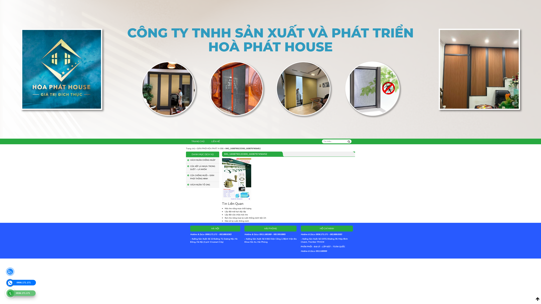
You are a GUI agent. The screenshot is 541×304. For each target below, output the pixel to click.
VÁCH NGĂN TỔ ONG (200, 184)
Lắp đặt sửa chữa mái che (236, 214)
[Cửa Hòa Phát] (270, 69)
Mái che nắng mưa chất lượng (238, 208)
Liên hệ (215, 141)
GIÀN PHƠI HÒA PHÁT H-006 (210, 148)
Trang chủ (198, 141)
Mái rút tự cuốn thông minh (237, 221)
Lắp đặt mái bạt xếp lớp (235, 211)
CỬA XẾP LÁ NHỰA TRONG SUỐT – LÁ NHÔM (202, 168)
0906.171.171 (24, 282)
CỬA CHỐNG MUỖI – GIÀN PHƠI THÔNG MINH (202, 177)
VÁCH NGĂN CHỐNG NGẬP (202, 160)
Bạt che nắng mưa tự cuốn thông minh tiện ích (245, 218)
